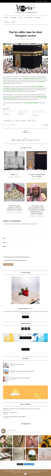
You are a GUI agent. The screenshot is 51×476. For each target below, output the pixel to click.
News (25, 29)
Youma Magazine (18, 212)
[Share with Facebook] (44, 125)
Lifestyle (6, 22)
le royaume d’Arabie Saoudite (18, 94)
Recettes (25, 349)
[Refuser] (49, 472)
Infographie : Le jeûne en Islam (10, 412)
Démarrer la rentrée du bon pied (17, 364)
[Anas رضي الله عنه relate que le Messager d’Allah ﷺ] (32, 441)
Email (4, 242)
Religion (37, 17)
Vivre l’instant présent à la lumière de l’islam (20, 378)
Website (5, 246)
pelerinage (23, 120)
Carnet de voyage (25, 337)
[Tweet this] (45, 125)
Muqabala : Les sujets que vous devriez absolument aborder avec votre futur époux (21, 408)
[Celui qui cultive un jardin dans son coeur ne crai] (32, 454)
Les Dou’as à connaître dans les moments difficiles (14, 416)
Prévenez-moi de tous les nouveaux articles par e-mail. (15, 260)
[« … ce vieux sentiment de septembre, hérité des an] (6, 454)
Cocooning (13, 17)
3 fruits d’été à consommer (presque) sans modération (22, 371)
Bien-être (11, 369)
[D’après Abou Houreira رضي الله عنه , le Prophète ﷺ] (19, 441)
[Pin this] (47, 125)
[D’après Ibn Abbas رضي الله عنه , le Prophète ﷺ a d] (6, 441)
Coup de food (29, 17)
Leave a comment (7, 125)
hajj (13, 120)
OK (25, 473)
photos (29, 120)
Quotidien (12, 362)
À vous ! (14, 22)
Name (4, 238)
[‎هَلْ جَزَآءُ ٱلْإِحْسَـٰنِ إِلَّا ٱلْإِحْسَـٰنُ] (19, 454)
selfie (34, 120)
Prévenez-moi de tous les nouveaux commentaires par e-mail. (16, 257)
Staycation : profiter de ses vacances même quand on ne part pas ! (39, 112)
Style (21, 17)
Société (6, 17)
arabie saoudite (7, 120)
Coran (25, 316)
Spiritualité (36, 172)
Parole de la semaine (14, 172)
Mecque (17, 120)
